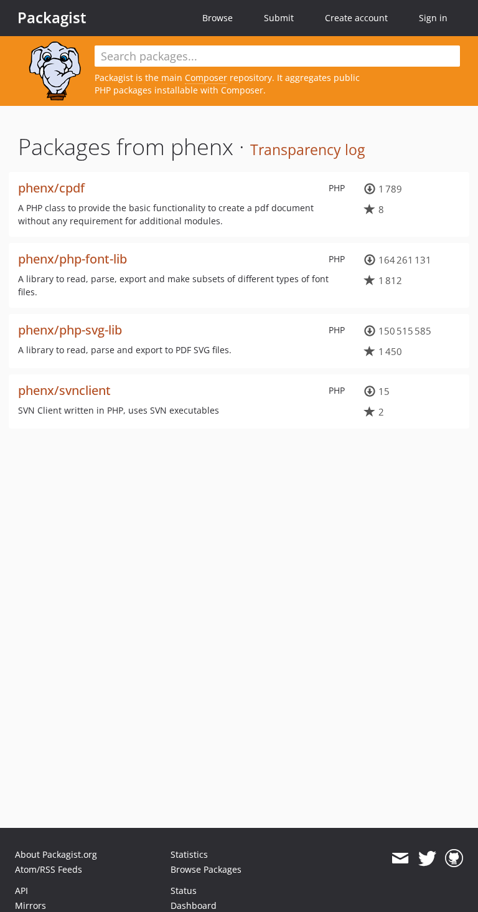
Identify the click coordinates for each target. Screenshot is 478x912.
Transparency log (307, 149)
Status (184, 890)
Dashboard (194, 905)
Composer (206, 77)
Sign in (433, 18)
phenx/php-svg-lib (70, 329)
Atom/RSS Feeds (48, 869)
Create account (356, 18)
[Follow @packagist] (427, 858)
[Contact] (400, 858)
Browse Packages (206, 869)
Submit (279, 18)
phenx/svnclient (64, 390)
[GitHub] (454, 858)
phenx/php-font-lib (72, 258)
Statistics (189, 854)
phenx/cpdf (51, 187)
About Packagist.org (56, 854)
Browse (217, 18)
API (21, 890)
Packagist (52, 17)
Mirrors (30, 905)
